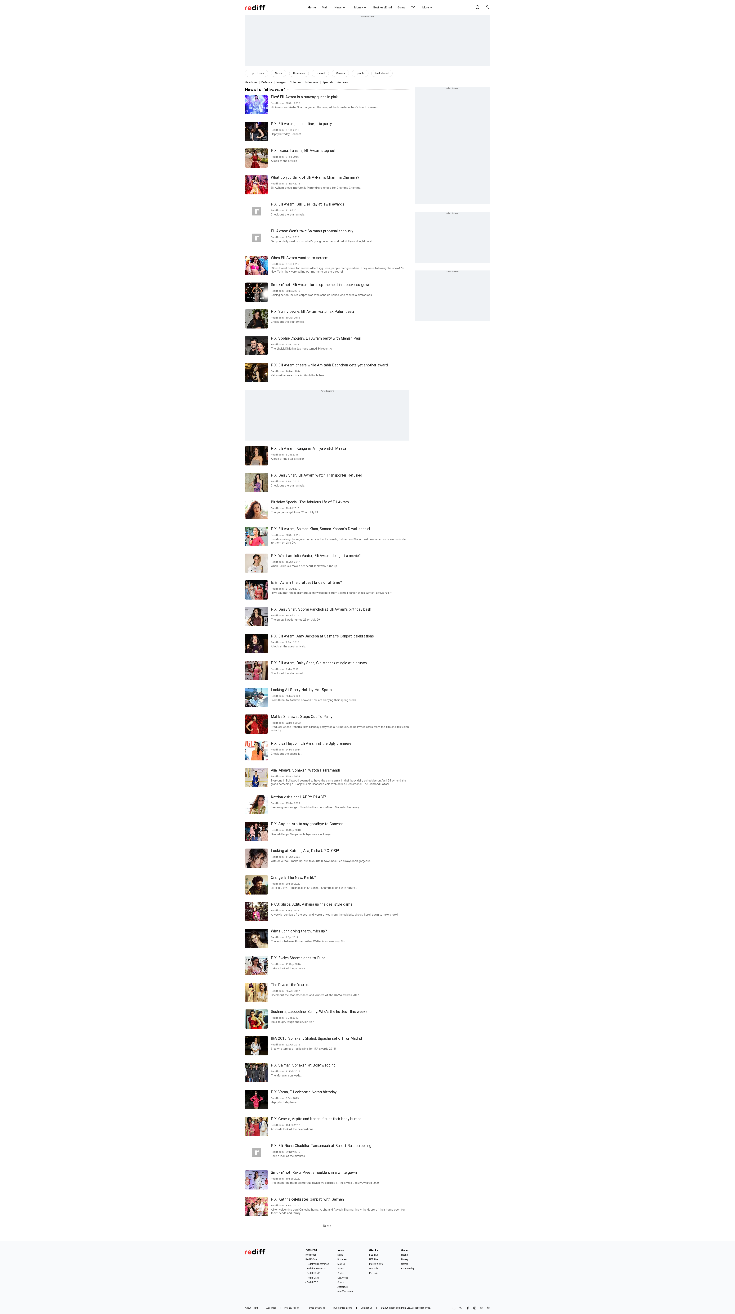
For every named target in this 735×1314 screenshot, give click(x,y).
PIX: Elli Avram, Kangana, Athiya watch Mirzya (308, 448)
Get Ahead (342, 1277)
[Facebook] (467, 1308)
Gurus (401, 7)
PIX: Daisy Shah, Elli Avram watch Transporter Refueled (316, 475)
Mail (324, 7)
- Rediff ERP (311, 1282)
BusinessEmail (382, 7)
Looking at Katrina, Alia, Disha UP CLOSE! (305, 851)
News (338, 7)
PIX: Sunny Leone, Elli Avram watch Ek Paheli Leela (312, 311)
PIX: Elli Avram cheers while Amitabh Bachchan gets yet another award (329, 365)
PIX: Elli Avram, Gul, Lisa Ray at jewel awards (307, 204)
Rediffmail (310, 1254)
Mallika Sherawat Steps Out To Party (301, 716)
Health (404, 1254)
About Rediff (251, 1308)
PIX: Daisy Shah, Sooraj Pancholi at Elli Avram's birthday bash (321, 609)
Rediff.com (395, 1308)
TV (413, 7)
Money (358, 7)
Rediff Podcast (345, 1291)
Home (312, 7)
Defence (266, 82)
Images (281, 82)
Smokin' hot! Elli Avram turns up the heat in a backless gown (320, 285)
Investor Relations (342, 1308)
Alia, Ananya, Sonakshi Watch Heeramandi (305, 770)
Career (404, 1264)
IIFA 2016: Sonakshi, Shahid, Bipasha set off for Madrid (316, 1038)
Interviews (311, 82)
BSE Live (373, 1254)
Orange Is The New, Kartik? (293, 877)
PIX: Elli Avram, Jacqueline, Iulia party (301, 124)
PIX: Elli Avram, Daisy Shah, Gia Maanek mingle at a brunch (319, 663)
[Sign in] (487, 7)
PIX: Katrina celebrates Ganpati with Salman (307, 1199)
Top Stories (256, 73)
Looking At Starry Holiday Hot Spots (301, 690)
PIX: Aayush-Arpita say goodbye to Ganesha (307, 824)
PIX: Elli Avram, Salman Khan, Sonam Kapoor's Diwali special (320, 529)
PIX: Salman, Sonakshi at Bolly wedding (303, 1065)
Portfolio (373, 1273)
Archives (342, 82)
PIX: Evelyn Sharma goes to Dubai (298, 958)
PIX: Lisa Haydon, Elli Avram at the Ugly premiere (311, 743)
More (425, 7)
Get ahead (382, 73)
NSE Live (373, 1259)
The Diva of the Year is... (291, 985)
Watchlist (374, 1268)
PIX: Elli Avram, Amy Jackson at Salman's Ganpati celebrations (322, 636)
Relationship (407, 1268)
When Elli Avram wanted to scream (299, 258)
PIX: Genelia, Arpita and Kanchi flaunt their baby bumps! (317, 1119)
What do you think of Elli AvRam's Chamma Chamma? (315, 177)
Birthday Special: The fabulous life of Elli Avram (310, 502)
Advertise (271, 1308)
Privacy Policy (291, 1308)
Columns (295, 82)
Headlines (251, 82)
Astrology (342, 1287)
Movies (340, 73)
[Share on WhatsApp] (454, 1308)
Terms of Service (316, 1308)
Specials (328, 82)
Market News (376, 1264)
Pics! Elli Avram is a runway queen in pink (304, 97)
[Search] (477, 7)
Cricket (320, 73)
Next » (327, 1225)
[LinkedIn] (488, 1308)
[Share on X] (460, 1308)
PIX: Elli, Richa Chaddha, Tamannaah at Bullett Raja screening (321, 1146)
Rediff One (311, 1259)
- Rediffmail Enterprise (317, 1264)
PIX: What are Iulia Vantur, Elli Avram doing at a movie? (316, 556)
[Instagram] (474, 1308)
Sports (360, 73)
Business (299, 73)
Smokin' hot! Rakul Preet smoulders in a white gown (314, 1172)
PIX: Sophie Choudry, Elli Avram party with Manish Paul (316, 338)
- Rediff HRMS (312, 1273)
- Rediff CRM (311, 1277)
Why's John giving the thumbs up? (299, 931)
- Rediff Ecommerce (315, 1268)
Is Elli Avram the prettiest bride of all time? (306, 582)
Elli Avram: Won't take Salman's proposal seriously (312, 231)
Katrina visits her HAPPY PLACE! (298, 797)
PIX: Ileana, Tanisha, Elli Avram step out (303, 150)
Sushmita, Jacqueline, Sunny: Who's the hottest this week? (319, 1011)
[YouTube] (481, 1308)
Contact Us (366, 1308)
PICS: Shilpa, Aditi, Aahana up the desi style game (311, 904)
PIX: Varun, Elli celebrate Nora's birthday (303, 1092)
